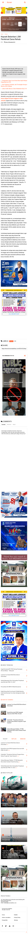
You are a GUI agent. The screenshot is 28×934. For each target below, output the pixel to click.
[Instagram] (13, 926)
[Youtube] (9, 926)
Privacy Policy (17, 917)
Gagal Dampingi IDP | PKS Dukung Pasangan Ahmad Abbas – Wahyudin (13, 786)
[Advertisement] (12, 55)
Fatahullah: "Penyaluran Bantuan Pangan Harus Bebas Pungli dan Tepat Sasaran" (16, 721)
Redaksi (16, 914)
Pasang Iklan (4, 920)
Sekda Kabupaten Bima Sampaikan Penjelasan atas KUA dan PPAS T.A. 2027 (13, 820)
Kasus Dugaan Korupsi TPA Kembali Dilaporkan (12, 411)
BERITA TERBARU (7, 700)
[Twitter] (6, 926)
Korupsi (6, 34)
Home (2, 34)
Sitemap (16, 920)
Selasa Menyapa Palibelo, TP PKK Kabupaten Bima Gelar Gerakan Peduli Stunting (16, 730)
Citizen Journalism (6, 917)
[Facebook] (2, 926)
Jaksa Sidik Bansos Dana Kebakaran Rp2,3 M (14, 88)
